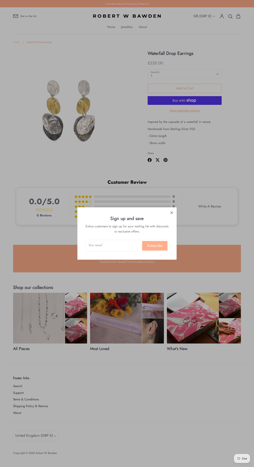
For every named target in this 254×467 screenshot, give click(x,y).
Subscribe (154, 245)
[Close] (171, 212)
